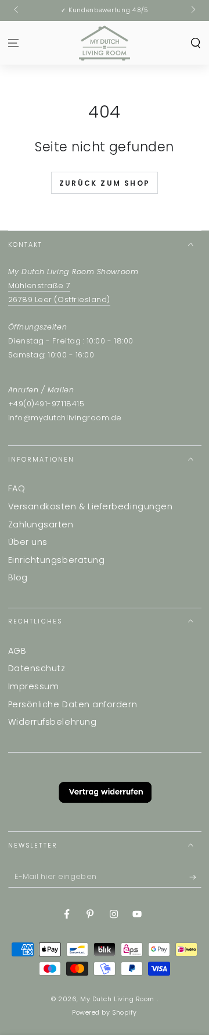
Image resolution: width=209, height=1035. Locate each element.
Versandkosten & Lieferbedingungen (90, 506)
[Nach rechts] (192, 10)
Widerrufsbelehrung (52, 722)
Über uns (28, 542)
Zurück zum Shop (104, 183)
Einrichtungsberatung (56, 560)
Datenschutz (37, 668)
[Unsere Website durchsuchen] (195, 43)
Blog (18, 577)
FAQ (17, 488)
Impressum (33, 686)
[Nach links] (17, 10)
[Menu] (13, 43)
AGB (17, 651)
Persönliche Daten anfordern (73, 704)
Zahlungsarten (41, 524)
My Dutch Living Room (118, 999)
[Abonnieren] (195, 877)
